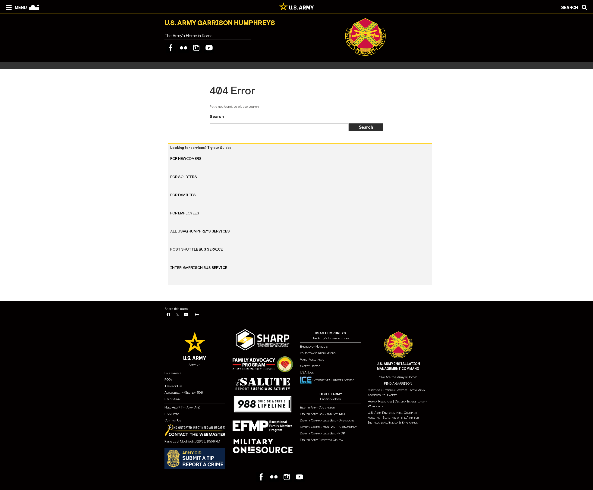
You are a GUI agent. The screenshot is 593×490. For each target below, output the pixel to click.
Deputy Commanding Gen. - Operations (327, 420)
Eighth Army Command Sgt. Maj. (323, 414)
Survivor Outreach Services (387, 390)
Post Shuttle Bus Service (196, 249)
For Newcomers (186, 158)
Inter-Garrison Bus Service (198, 267)
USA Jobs (307, 372)
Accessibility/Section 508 (183, 393)
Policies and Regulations (317, 353)
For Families (183, 195)
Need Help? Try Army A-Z (182, 407)
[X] (177, 315)
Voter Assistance (312, 359)
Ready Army (172, 399)
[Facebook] (171, 48)
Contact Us (172, 420)
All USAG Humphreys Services (200, 231)
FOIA (168, 380)
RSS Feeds (171, 414)
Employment (172, 373)
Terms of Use (173, 386)
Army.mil (195, 365)
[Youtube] (209, 48)
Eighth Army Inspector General (322, 440)
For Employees (184, 213)
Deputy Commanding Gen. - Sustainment (328, 427)
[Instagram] (196, 48)
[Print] (197, 315)
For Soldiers (183, 177)
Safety (392, 395)
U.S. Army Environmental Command (392, 413)
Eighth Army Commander (317, 407)
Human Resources (380, 401)
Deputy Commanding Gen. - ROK (322, 433)
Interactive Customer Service (333, 380)
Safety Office (310, 366)
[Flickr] (183, 48)
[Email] (186, 315)
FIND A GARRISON (398, 384)
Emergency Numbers (314, 347)
